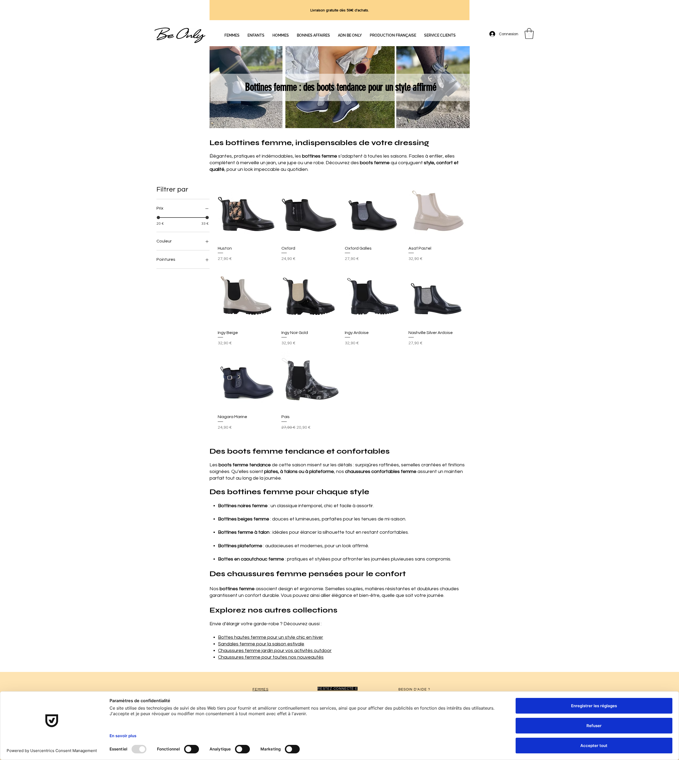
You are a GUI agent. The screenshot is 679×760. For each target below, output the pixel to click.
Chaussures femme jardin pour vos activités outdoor (275, 650)
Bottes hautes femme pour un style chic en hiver (270, 637)
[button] (529, 33)
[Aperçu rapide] (247, 212)
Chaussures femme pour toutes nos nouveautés (271, 657)
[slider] (158, 217)
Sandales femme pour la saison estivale (261, 643)
